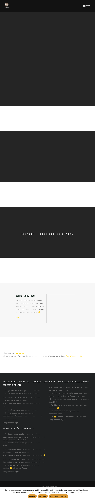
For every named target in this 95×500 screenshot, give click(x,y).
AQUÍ (17, 423)
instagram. (19, 353)
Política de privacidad (58, 496)
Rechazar (43, 496)
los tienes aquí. (74, 356)
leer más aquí (32, 492)
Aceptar (32, 496)
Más (18, 317)
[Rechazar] (92, 493)
